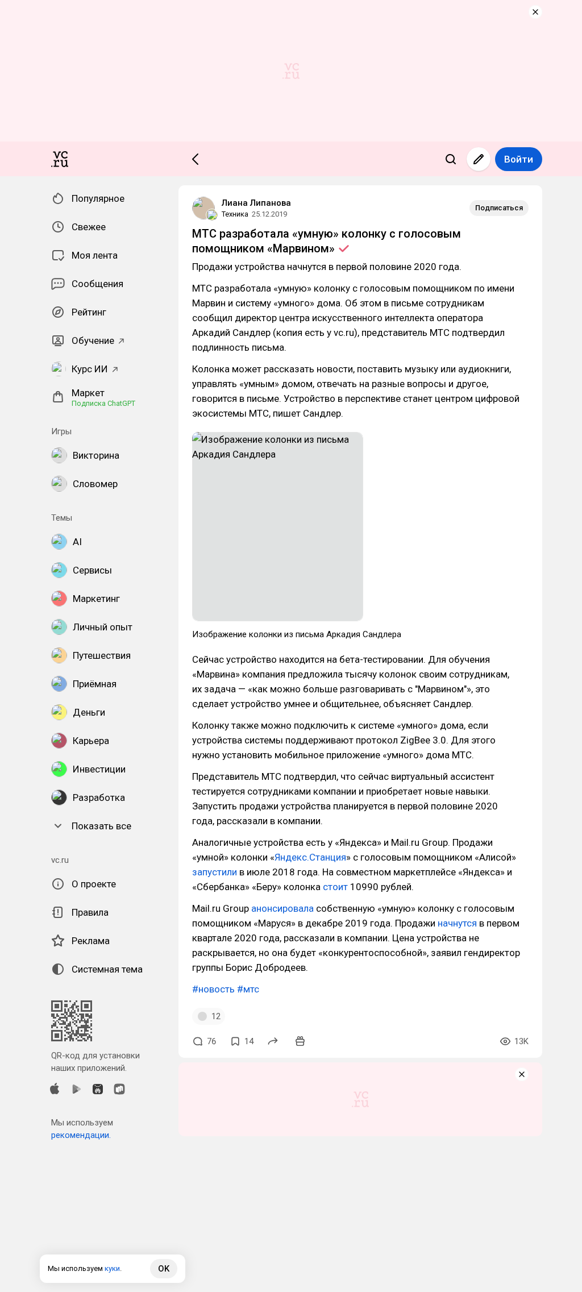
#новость (213, 989)
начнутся (457, 923)
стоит (335, 886)
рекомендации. (81, 1135)
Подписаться (499, 207)
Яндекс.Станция (310, 857)
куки (112, 1268)
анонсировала (282, 908)
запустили (214, 872)
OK (163, 1269)
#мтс (248, 989)
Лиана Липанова (256, 203)
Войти (518, 159)
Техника (235, 214)
